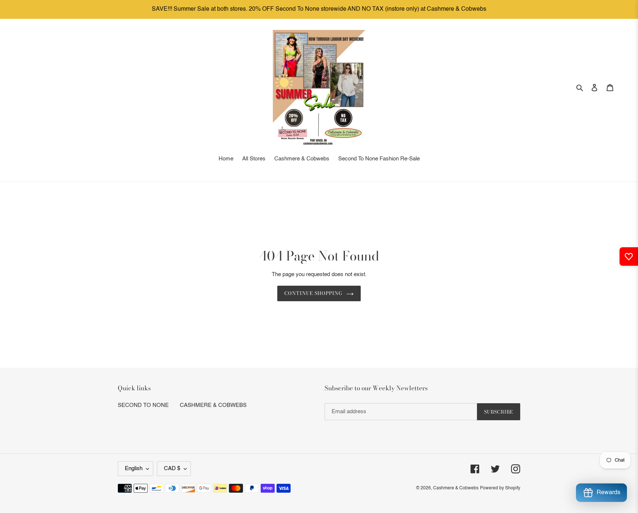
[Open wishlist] (629, 256)
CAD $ (172, 468)
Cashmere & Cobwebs (455, 488)
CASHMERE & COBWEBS (213, 405)
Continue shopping (313, 293)
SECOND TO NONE (143, 405)
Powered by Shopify (500, 488)
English (134, 468)
